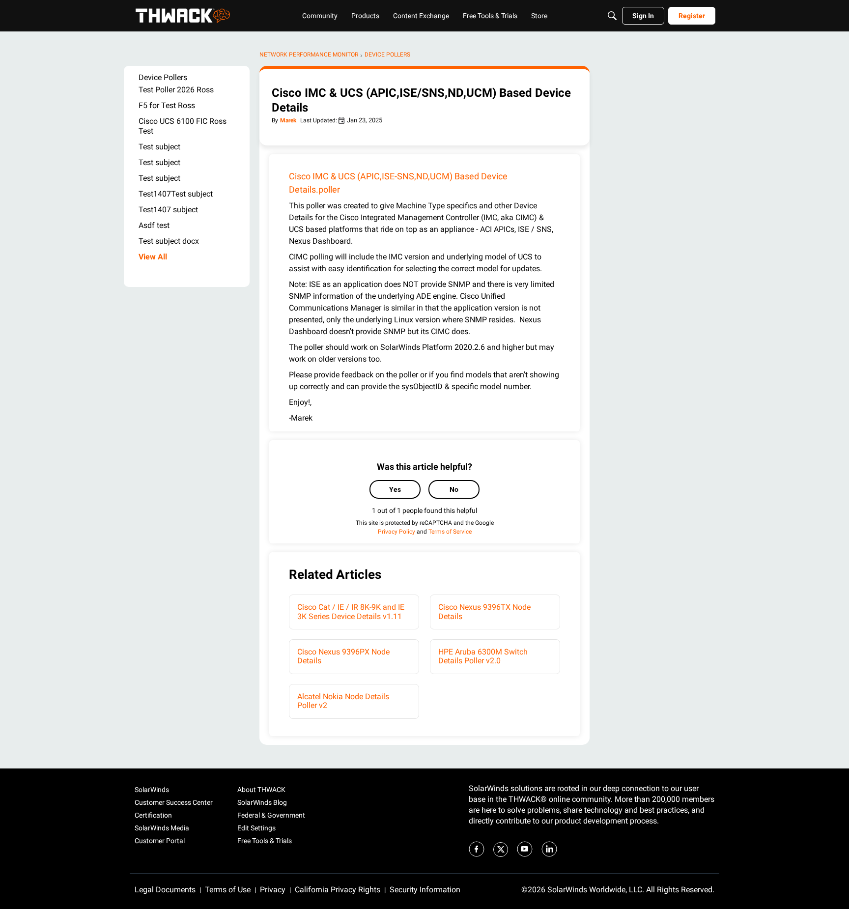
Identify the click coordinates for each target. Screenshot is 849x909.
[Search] (612, 16)
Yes (395, 489)
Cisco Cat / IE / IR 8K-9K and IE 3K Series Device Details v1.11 (350, 611)
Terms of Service (450, 531)
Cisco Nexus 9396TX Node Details (484, 611)
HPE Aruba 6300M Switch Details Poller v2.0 (483, 656)
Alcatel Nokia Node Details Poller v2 (343, 701)
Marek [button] (288, 120)
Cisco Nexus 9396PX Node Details (343, 656)
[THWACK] (183, 16)
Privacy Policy (396, 531)
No (454, 489)
